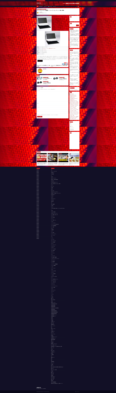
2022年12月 (38, 230)
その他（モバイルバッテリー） (54, 213)
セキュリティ (45, 6)
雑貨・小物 (47, 77)
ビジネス (52, 269)
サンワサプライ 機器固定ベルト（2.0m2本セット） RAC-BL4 (47, 83)
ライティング (52, 291)
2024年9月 (38, 201)
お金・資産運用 (53, 204)
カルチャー (52, 228)
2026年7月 (38, 171)
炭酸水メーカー (53, 357)
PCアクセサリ (44, 48)
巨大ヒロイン (52, 332)
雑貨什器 (52, 380)
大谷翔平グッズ (53, 321)
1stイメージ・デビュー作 (54, 171)
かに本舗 (52, 205)
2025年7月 (38, 187)
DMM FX (52, 176)
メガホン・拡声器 (53, 287)
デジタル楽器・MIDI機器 (54, 257)
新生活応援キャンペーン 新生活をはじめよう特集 (56, 346)
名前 (38, 103)
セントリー (71, 109)
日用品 (52, 349)
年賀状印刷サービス (53, 338)
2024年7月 (38, 204)
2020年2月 (38, 238)
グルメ (52, 236)
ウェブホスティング (72, 106)
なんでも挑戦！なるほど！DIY (54, 214)
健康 (73, 115)
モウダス (52, 288)
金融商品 (52, 375)
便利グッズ (52, 298)
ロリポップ (71, 115)
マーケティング (53, 283)
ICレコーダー (52, 186)
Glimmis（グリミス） (72, 97)
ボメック (52, 277)
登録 (70, 123)
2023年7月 (38, 220)
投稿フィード (71, 126)
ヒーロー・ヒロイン (53, 268)
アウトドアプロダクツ (72, 105)
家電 (51, 327)
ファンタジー (52, 272)
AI (51, 175)
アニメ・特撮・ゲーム (53, 220)
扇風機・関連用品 (53, 339)
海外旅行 (52, 353)
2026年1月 (38, 179)
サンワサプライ (44, 49)
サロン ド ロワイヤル (53, 240)
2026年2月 (38, 178)
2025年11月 (38, 182)
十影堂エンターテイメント (72, 116)
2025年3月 (38, 193)
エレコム (75, 106)
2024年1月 (38, 212)
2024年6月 (38, 205)
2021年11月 (38, 234)
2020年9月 (38, 235)
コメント (38, 90)
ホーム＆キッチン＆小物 (53, 276)
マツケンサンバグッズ (53, 280)
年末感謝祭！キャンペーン (54, 336)
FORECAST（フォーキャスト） (73, 96)
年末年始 (52, 335)
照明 (51, 358)
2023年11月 (38, 215)
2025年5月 (38, 190)
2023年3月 (38, 226)
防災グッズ (73, 3)
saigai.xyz (39, 3)
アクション (52, 218)
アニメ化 (52, 221)
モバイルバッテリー (53, 290)
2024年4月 (38, 208)
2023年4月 (38, 224)
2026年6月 (38, 172)
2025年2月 (38, 194)
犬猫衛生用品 (52, 361)
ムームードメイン (77, 3)
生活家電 (52, 364)
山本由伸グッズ (53, 331)
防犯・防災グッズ (41, 6)
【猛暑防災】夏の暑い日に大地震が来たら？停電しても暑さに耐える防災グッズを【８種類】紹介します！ (74, 31)
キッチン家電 (52, 232)
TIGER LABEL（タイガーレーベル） (73, 100)
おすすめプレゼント (53, 198)
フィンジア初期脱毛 (53, 273)
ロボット (52, 295)
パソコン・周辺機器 (48, 48)
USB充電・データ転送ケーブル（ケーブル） (56, 193)
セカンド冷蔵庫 (53, 250)
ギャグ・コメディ (53, 235)
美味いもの (52, 368)
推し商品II (52, 342)
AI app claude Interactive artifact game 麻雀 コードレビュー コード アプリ (74, 70)
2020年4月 (38, 237)
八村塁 (52, 317)
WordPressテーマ (53, 194)
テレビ (52, 254)
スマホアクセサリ (53, 246)
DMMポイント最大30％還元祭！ (54, 179)
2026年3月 (38, 176)
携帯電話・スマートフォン (54, 343)
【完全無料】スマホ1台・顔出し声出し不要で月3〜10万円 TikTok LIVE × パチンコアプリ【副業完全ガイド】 (74, 67)
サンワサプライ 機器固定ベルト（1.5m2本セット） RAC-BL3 (63, 78)
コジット (71, 107)
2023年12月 (38, 213)
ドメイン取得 (76, 109)
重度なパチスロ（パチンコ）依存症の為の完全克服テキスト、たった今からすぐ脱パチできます (74, 83)
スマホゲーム (52, 247)
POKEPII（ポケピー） (72, 99)
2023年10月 (38, 216)
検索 (70, 23)
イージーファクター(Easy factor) (55, 224)
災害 (76, 117)
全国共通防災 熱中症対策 (54, 313)
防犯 (75, 3)
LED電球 (52, 187)
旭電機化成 (77, 116)
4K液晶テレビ (52, 172)
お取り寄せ (52, 201)
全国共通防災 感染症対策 (54, 310)
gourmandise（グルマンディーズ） (73, 98)
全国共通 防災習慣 (53, 305)
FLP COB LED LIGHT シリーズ (54, 182)
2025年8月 (38, 186)
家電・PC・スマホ (50, 6)
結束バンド (52, 365)
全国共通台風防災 (53, 309)
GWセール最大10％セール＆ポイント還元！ (56, 183)
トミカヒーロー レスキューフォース (55, 258)
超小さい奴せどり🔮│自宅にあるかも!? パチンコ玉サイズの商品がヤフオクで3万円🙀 (74, 53)
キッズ (52, 231)
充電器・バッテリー (53, 302)
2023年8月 (38, 219)
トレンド (74, 109)
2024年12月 (38, 197)
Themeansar (48, 391)
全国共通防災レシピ (53, 316)
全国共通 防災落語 (53, 306)
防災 (71, 3)
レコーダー (52, 294)
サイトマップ (54, 6)
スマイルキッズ (71, 108)
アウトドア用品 (53, 217)
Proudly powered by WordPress (40, 391)
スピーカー (52, 243)
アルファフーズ (76, 105)
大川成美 (52, 320)
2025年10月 (38, 183)
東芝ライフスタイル (72, 117)
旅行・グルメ (52, 347)
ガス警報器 (52, 229)
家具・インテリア (53, 325)
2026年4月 (38, 175)
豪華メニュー (52, 372)
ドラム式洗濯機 (53, 261)
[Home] (38, 6)
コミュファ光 (52, 239)
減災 (70, 3)
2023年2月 (38, 227)
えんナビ (52, 197)
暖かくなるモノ (53, 350)
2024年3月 (38, 209)
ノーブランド (67, 3)
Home (75, 391)
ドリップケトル (53, 262)
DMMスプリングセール (53, 178)
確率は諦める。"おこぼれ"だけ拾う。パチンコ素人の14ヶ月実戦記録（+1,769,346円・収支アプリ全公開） (74, 79)
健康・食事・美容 (53, 299)
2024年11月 (38, 198)
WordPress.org (72, 129)
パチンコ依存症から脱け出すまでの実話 (74, 72)
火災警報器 (52, 354)
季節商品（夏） (53, 324)
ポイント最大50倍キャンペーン (54, 279)
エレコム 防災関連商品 (53, 225)
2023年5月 (38, 223)
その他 (52, 210)
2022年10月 (38, 231)
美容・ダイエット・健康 (53, 369)
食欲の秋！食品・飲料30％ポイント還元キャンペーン (57, 383)
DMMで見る (40, 60)
